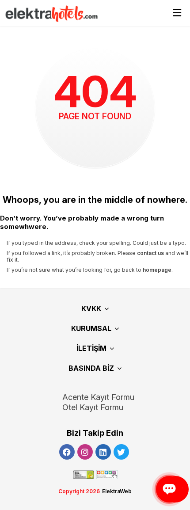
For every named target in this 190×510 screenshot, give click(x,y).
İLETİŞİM (91, 348)
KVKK (91, 308)
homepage (157, 269)
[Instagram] (85, 452)
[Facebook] (67, 452)
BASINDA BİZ (91, 368)
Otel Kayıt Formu (92, 407)
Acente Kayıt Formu (98, 397)
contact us (150, 253)
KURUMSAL (91, 328)
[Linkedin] (103, 452)
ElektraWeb (117, 491)
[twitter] (121, 452)
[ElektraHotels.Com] (47, 13)
